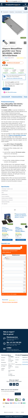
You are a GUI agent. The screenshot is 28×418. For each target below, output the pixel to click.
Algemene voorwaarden (8, 412)
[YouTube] (17, 384)
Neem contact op (6, 252)
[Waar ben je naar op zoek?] (26, 8)
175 (24, 57)
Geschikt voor (5, 243)
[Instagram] (14, 384)
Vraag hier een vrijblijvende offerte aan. (15, 78)
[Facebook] (10, 384)
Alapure (6, 57)
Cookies (22, 412)
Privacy (17, 412)
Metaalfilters (12, 11)
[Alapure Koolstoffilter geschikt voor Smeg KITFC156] (7, 219)
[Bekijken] (26, 4)
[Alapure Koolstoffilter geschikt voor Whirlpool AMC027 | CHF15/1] (21, 219)
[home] (1, 11)
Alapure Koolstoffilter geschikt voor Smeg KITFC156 (7, 229)
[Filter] (21, 247)
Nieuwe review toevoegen (10, 302)
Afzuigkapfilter (5, 11)
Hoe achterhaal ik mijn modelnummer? (6, 258)
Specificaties (5, 186)
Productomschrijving (7, 102)
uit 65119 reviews (12, 92)
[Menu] (1, 4)
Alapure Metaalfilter (18, 11)
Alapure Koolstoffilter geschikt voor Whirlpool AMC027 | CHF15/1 (20, 229)
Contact (7, 88)
